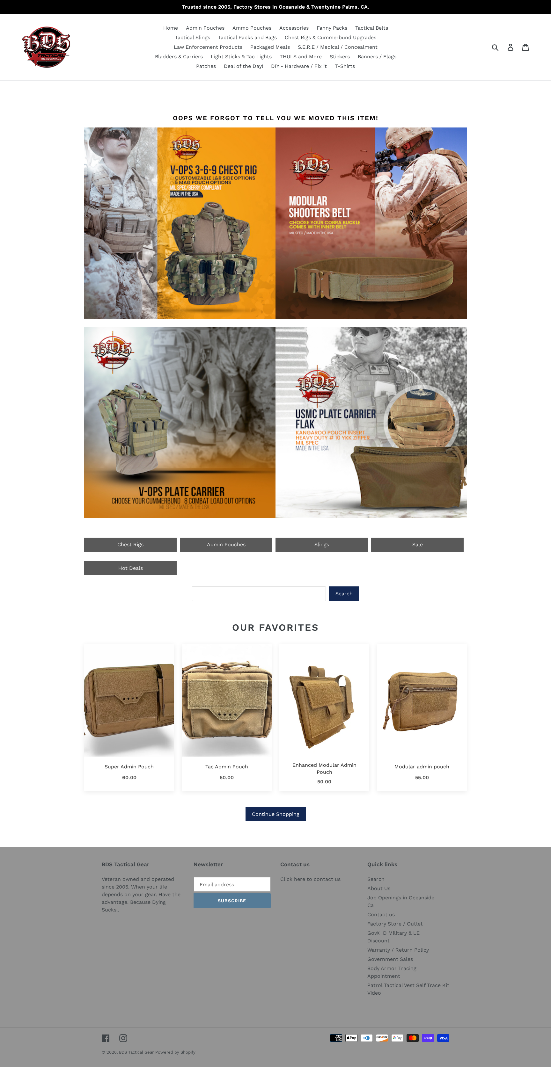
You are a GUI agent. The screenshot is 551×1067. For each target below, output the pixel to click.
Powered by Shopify (175, 1052)
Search (344, 594)
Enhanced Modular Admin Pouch (324, 768)
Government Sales (390, 959)
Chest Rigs (130, 544)
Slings (321, 544)
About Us (378, 888)
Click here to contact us (310, 879)
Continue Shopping (275, 814)
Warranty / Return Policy (398, 950)
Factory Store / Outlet (395, 924)
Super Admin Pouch (129, 767)
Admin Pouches (226, 544)
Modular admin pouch (421, 767)
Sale (417, 544)
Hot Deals (130, 568)
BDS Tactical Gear (136, 1052)
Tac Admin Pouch (226, 767)
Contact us (381, 914)
